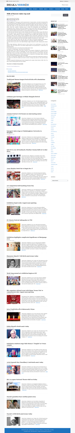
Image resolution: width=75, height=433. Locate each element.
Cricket (52, 120)
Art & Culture (10, 68)
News (12, 8)
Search (65, 15)
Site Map (52, 429)
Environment (53, 126)
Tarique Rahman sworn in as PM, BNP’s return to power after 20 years (63, 77)
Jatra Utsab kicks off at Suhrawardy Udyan (20, 309)
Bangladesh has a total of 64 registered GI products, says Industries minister (63, 27)
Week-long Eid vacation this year (63, 64)
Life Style (35, 8)
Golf (51, 138)
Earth (52, 122)
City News (60, 54)
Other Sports (53, 155)
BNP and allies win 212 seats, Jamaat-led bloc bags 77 (63, 91)
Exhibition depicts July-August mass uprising (21, 203)
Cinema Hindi (53, 115)
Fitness (52, 133)
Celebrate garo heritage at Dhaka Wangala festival (23, 96)
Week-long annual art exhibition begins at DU (22, 273)
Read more (41, 90)
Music (52, 149)
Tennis (52, 166)
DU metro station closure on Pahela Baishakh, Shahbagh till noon (63, 49)
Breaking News (54, 105)
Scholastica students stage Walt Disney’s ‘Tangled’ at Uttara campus (26, 344)
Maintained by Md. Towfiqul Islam (27, 429)
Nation (52, 151)
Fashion (52, 127)
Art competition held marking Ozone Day (20, 186)
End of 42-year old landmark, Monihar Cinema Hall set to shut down (27, 150)
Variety (62, 8)
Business (60, 39)
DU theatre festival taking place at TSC (19, 220)
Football (52, 135)
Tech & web (57, 8)
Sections (51, 8)
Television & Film (54, 164)
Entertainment (23, 8)
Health (52, 144)
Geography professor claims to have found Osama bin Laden (18, 72)
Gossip (30, 8)
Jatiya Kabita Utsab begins (12, 70)
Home (8, 8)
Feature (52, 129)
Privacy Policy (46, 429)
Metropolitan (53, 148)
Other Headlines (61, 24)
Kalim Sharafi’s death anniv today (18, 326)
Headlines (60, 75)
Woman (52, 169)
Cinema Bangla (53, 111)
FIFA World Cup (54, 131)
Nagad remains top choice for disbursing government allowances (63, 41)
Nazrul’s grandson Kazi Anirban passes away (21, 397)
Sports (45, 8)
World (66, 8)
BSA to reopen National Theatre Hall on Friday (22, 379)
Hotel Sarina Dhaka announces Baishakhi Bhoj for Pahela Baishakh (62, 57)
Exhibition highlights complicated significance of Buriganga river (27, 238)
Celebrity (17, 8)
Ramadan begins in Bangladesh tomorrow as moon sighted (62, 70)
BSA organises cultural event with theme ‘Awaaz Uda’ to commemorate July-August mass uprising (25, 291)
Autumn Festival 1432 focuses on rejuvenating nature (24, 114)
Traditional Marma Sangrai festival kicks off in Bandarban (26, 79)
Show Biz (41, 8)
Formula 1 (53, 137)
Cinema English (53, 113)
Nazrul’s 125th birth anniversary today (19, 414)
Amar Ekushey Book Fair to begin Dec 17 (20, 168)
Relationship (53, 157)
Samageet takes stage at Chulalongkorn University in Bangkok (24, 131)
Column (52, 118)
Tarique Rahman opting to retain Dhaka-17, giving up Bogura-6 (63, 84)
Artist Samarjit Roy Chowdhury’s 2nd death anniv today (25, 362)
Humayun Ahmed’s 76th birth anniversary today (22, 256)
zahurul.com (49, 431)
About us (61, 1)
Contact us (66, 1)
